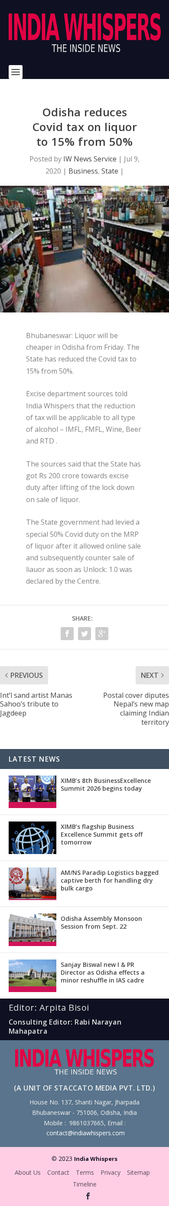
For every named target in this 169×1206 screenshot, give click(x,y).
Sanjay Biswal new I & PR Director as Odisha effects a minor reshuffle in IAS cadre (103, 972)
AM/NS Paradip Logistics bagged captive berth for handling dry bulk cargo (110, 880)
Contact (58, 1172)
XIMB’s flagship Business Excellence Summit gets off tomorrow (102, 834)
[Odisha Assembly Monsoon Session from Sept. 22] (32, 930)
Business (83, 171)
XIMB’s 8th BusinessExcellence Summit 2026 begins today (106, 784)
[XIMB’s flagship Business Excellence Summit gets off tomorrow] (32, 838)
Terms (85, 1172)
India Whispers (95, 1159)
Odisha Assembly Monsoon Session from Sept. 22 (101, 922)
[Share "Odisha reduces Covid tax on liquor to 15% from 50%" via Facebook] (67, 633)
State (109, 171)
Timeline (85, 1184)
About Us (28, 1172)
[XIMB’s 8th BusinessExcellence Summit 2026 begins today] (32, 792)
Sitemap (138, 1172)
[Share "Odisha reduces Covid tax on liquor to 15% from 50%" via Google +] (101, 633)
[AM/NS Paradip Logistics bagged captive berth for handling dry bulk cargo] (32, 884)
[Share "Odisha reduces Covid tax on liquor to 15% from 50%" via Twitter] (84, 633)
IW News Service (90, 159)
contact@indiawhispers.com (85, 1133)
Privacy (110, 1172)
